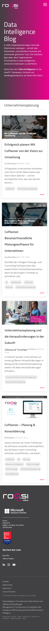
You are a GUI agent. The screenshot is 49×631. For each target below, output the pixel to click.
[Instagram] (9, 564)
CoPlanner (10, 188)
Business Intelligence (14, 464)
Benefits (6, 555)
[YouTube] (14, 564)
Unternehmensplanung (27, 188)
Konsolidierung (12, 473)
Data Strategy (11, 469)
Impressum (7, 588)
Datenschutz (7, 585)
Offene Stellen (8, 558)
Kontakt (6, 581)
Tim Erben (32, 349)
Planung (9, 287)
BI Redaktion (10, 437)
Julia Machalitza (10, 163)
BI (18, 459)
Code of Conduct (9, 592)
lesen (42, 194)
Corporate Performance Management (21, 377)
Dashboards (16, 282)
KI (6, 282)
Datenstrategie (33, 464)
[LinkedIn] (4, 564)
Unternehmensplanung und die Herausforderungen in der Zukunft (24, 336)
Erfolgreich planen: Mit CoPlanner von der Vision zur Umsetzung (24, 150)
